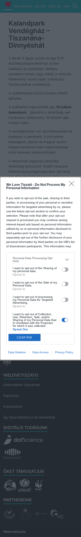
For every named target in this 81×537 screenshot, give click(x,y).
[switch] (65, 269)
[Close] (73, 185)
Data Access (40, 352)
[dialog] (40, 268)
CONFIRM (24, 337)
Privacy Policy (64, 352)
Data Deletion (17, 352)
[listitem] (40, 259)
